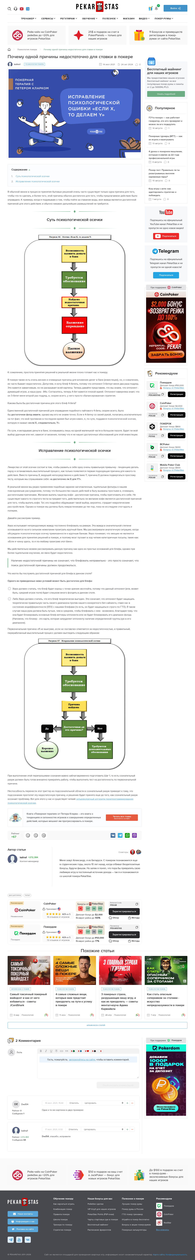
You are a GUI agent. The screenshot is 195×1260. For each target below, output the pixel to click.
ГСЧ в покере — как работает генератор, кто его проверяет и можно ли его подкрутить (165, 121)
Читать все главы (122, 817)
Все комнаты (162, 1230)
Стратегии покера (62, 1230)
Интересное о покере (20, 989)
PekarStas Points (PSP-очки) (101, 1214)
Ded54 (24, 1104)
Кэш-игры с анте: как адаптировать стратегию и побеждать (162, 192)
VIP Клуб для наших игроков (102, 1209)
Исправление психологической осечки (38, 181)
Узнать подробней (166, 94)
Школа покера (60, 1219)
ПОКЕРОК (165, 424)
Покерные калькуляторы (134, 1230)
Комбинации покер (62, 1209)
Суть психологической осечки (33, 176)
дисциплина (15, 895)
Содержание (19, 169)
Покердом (50, 927)
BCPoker (165, 444)
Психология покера (27, 49)
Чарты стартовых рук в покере (103, 1219)
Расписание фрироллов (99, 1230)
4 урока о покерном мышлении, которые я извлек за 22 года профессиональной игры (165, 154)
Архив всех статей (96, 1025)
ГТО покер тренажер (132, 1214)
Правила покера (61, 1214)
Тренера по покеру (62, 1224)
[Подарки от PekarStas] (150, 8)
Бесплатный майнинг (98, 1224)
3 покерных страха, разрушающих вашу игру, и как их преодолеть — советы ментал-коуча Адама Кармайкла (119, 1001)
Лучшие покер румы (132, 1204)
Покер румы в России (132, 1209)
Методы (136, 918)
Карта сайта (159, 1254)
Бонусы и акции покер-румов (136, 1224)
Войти (174, 8)
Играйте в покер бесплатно (135, 1219)
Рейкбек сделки (95, 1204)
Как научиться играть (63, 1204)
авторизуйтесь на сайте (82, 1059)
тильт (27, 895)
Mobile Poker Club (170, 465)
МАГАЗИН (129, 18)
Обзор (115, 918)
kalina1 (24, 1130)
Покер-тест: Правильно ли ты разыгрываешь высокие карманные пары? (164, 173)
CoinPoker (50, 903)
